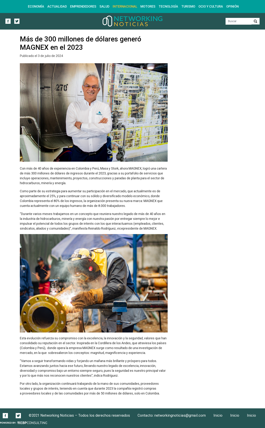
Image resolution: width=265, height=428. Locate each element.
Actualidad (57, 6)
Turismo (188, 6)
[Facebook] (7, 415)
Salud (104, 6)
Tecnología (168, 6)
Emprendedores (83, 6)
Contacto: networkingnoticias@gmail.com (172, 415)
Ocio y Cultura (210, 6)
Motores (147, 6)
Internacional (125, 6)
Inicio (217, 415)
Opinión (232, 6)
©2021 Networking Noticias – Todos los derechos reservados (79, 415)
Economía (36, 6)
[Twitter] (18, 415)
